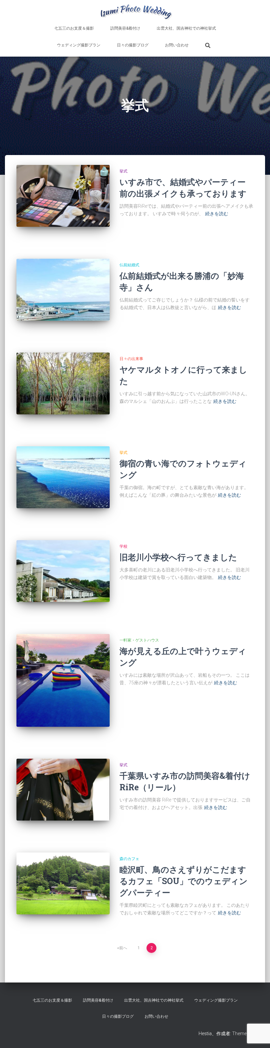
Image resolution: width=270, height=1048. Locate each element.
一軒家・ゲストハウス (139, 640)
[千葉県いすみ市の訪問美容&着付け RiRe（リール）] (63, 790)
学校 (123, 546)
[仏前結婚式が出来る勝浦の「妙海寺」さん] (63, 290)
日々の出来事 (131, 358)
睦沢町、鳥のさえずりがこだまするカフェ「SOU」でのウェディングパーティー (184, 881)
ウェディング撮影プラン (78, 45)
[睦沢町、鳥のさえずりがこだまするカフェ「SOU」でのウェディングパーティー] (63, 883)
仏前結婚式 (129, 265)
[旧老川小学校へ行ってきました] (63, 571)
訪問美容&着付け (125, 28)
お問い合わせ (177, 45)
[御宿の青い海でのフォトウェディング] (63, 477)
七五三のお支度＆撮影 (74, 28)
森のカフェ (129, 858)
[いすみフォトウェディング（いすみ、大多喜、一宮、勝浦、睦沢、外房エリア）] (135, 11)
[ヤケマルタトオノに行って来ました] (63, 383)
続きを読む (216, 213)
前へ (123, 948)
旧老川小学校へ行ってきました (178, 557)
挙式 (123, 171)
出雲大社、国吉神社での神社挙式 (186, 28)
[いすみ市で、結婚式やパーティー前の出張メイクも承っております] (63, 196)
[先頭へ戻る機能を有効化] (257, 1035)
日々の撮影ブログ (132, 45)
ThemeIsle (243, 1033)
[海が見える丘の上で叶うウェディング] (63, 680)
